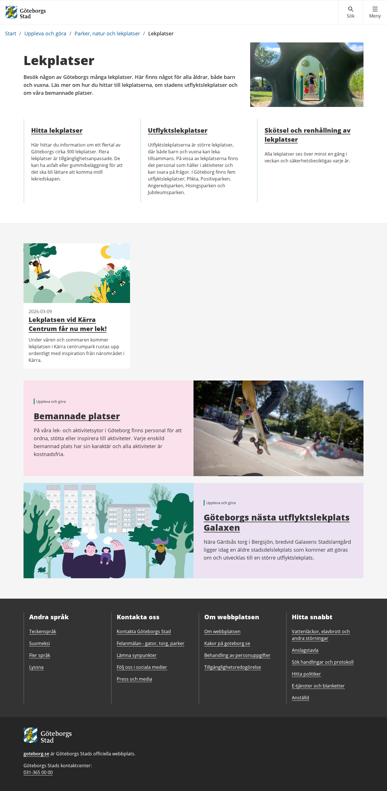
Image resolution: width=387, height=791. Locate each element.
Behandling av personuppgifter (237, 655)
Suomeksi (39, 643)
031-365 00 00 (38, 772)
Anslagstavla (305, 650)
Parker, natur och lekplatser (107, 33)
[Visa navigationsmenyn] (375, 12)
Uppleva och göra (45, 33)
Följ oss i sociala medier (142, 667)
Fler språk (39, 655)
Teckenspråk (42, 631)
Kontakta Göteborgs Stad (144, 631)
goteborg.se (36, 754)
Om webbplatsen (222, 631)
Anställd (300, 698)
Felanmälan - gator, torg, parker (150, 643)
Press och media (134, 679)
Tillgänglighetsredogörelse (232, 667)
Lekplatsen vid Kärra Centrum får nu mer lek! (68, 324)
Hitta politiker (306, 674)
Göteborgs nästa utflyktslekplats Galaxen (277, 522)
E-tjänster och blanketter (318, 686)
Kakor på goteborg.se (227, 643)
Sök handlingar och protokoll (323, 662)
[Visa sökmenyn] (351, 12)
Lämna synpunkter (137, 655)
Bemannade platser (77, 416)
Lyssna (36, 667)
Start (10, 33)
